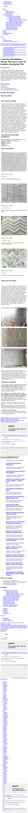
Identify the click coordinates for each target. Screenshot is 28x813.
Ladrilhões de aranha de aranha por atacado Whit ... (15, 539)
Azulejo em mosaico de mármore (10, 41)
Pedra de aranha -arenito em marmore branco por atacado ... (15, 563)
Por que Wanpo (9, 13)
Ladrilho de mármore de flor (15, 18)
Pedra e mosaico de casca (11, 27)
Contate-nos (5, 34)
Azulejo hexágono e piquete (12, 28)
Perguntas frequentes (7, 33)
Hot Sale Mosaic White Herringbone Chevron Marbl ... (15, 505)
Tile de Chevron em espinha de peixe (14, 23)
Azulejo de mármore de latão (7, 625)
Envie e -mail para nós (5, 89)
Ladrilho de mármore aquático (15, 21)
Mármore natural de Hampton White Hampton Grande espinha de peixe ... (15, 573)
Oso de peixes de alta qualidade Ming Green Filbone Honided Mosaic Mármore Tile (12, 421)
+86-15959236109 (7, 1)
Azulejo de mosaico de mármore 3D (13, 24)
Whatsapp (6, 634)
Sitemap (2, 624)
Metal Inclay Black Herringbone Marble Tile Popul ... (15, 513)
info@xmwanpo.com (7, 4)
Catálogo (5, 32)
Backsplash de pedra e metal (13, 627)
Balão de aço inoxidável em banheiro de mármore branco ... (15, 531)
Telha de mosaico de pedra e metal (13, 25)
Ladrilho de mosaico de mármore (13, 16)
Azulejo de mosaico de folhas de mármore (18, 19)
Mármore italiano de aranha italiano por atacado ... (14, 547)
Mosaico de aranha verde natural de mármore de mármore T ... (15, 522)
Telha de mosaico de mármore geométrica (15, 22)
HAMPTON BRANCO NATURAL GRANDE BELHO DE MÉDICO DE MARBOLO (13, 418)
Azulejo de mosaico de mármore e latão (9, 626)
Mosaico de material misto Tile (9, 606)
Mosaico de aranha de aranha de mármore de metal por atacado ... (15, 555)
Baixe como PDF (14, 89)
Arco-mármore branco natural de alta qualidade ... (15, 471)
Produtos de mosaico (7, 14)
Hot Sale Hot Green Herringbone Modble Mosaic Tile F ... (15, 497)
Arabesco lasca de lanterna (14, 17)
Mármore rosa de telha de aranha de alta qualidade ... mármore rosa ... (15, 480)
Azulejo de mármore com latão (20, 625)
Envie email (3, 631)
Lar (4, 8)
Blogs (4, 30)
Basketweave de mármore (11, 29)
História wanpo (9, 11)
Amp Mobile (7, 624)
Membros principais (10, 12)
